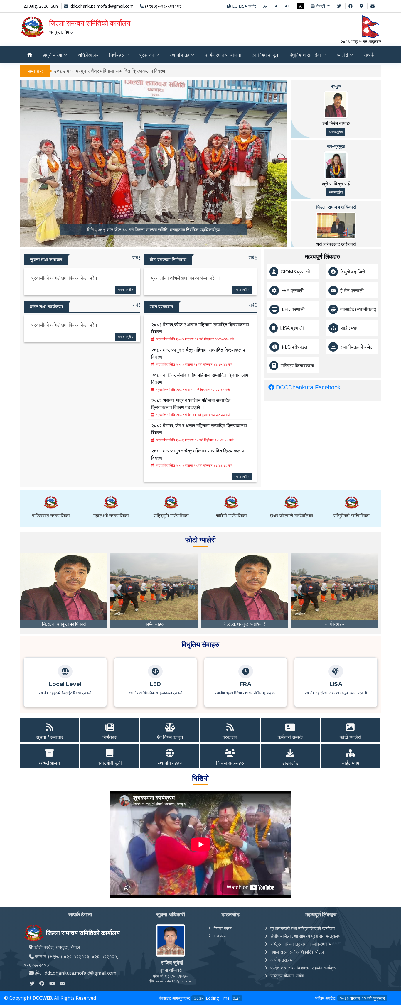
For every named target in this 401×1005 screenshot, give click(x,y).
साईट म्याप (350, 328)
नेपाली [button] (320, 6)
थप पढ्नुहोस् (336, 131)
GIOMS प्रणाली (295, 271)
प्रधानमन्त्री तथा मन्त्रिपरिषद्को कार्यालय (302, 928)
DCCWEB (42, 998)
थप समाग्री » (125, 289)
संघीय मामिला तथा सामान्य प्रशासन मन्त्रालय (305, 936)
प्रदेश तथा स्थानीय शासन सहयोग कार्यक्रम (304, 968)
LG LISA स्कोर (243, 6)
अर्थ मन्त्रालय (281, 960)
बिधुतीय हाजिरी (352, 271)
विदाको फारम (223, 928)
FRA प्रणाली (292, 290)
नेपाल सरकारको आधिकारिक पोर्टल (297, 952)
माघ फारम (221, 935)
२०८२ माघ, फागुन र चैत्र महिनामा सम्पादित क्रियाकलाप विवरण (109, 70)
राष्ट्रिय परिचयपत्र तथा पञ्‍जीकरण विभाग (302, 944)
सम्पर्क (369, 55)
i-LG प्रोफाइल (294, 347)
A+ (287, 6)
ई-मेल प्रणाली (352, 290)
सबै (135, 257)
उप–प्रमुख (336, 146)
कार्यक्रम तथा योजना (223, 55)
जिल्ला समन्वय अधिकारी (336, 207)
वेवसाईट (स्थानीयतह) (358, 309)
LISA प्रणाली (292, 328)
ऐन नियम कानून (265, 55)
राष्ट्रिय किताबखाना (297, 365)
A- (265, 6)
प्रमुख (336, 86)
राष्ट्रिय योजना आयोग (287, 976)
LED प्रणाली (293, 309)
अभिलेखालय (88, 55)
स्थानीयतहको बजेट (356, 347)
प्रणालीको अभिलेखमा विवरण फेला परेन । (66, 278)
